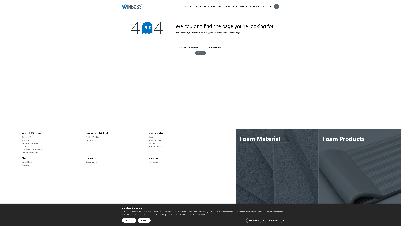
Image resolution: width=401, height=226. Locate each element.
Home (200, 53)
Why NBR (26, 140)
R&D (151, 137)
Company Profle (28, 137)
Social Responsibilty (30, 152)
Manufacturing (155, 140)
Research (25, 165)
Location (25, 146)
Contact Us (153, 162)
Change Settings (272, 220)
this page (236, 32)
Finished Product (92, 137)
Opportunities (91, 162)
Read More (253, 220)
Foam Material (91, 140)
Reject (145, 220)
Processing (153, 143)
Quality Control (155, 146)
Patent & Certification (30, 143)
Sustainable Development (32, 149)
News (25, 158)
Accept (130, 220)
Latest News (27, 162)
